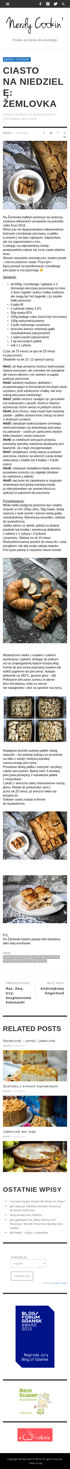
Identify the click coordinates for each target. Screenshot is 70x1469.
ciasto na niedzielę (17, 957)
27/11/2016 (22, 133)
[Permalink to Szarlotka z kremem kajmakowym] (35, 1111)
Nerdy (7, 133)
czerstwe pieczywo (45, 957)
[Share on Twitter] (51, 133)
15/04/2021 (19, 1046)
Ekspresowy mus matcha (26, 1215)
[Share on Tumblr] (64, 133)
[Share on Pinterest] (57, 133)
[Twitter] (55, 4)
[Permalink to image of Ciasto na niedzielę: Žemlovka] (35, 175)
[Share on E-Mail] (64, 137)
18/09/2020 (19, 1136)
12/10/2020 (19, 1091)
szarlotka (24, 961)
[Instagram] (48, 4)
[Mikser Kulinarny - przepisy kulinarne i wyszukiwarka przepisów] (35, 1400)
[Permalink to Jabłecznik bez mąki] (35, 1156)
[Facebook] (40, 4)
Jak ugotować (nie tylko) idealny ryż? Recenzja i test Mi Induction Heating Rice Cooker (36, 1224)
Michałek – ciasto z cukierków (29, 1232)
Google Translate (60, 1283)
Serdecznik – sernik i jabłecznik (29, 1041)
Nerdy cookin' (17, 59)
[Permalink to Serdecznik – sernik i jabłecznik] (35, 1065)
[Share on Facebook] (44, 133)
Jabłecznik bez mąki (19, 1132)
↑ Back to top (35, 1463)
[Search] (8, 4)
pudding (9, 961)
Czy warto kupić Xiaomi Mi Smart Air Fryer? (37, 1201)
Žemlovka (39, 961)
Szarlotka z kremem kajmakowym (30, 1086)
